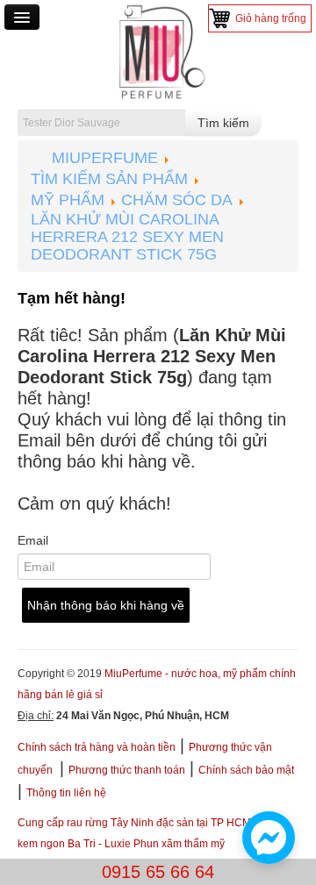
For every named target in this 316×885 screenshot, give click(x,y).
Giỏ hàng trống (270, 18)
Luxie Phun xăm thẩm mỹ (164, 844)
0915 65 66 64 (158, 871)
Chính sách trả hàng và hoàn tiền (97, 747)
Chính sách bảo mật (246, 770)
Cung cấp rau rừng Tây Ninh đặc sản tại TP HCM (134, 823)
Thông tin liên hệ (66, 793)
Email (33, 540)
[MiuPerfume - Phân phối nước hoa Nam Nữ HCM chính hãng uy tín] (158, 51)
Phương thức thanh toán (126, 770)
